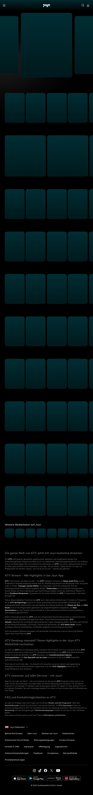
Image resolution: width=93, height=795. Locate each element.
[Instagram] (34, 770)
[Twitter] (52, 770)
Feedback (38, 753)
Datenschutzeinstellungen (17, 753)
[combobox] (16, 727)
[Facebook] (45, 770)
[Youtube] (58, 770)
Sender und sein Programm (59, 703)
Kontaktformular (12, 705)
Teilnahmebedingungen (44, 710)
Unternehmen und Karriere (54, 715)
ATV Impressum (65, 705)
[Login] (88, 5)
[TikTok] (40, 770)
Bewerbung (9, 710)
